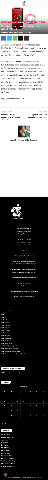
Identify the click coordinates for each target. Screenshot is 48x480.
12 (23, 406)
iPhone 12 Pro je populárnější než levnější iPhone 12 (11, 117)
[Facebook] (3, 38)
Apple (2, 314)
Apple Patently (5, 322)
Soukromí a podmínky (17, 372)
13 (30, 406)
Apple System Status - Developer (9, 348)
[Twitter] (9, 38)
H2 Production (27, 239)
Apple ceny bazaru (5, 335)
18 (17, 410)
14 (36, 406)
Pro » (6, 423)
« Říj (2, 423)
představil (21, 45)
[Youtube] (39, 301)
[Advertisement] (24, 170)
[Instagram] (24, 143)
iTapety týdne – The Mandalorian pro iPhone (37, 116)
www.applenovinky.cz (25, 228)
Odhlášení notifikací (6, 372)
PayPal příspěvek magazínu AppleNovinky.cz (24, 277)
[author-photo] (24, 131)
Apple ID (3, 317)
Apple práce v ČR (5, 330)
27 (30, 415)
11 (17, 406)
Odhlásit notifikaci (5, 359)
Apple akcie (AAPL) (6, 340)
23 (4, 415)
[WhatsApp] (15, 38)
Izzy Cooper (28, 242)
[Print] (26, 38)
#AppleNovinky (26, 234)
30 (4, 420)
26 (23, 415)
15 (43, 406)
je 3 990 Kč (13, 82)
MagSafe (13, 22)
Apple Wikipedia (5, 325)
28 (36, 415)
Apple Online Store (6, 338)
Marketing (30, 22)
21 (36, 410)
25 (17, 415)
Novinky (21, 22)
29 (43, 415)
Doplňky (5, 22)
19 (23, 410)
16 (4, 410)
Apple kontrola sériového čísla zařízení (10, 351)
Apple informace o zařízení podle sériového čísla (13, 353)
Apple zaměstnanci (5, 333)
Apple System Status (6, 343)
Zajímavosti (40, 22)
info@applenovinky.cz (25, 231)
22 (43, 410)
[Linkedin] (19, 301)
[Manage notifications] (5, 475)
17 (11, 410)
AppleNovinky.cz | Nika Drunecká (13, 32)
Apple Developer (5, 327)
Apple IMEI (4, 320)
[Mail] (24, 301)
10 (11, 406)
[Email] (20, 38)
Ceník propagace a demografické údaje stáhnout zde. (24, 291)
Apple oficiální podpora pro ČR (9, 346)
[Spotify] (29, 301)
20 (30, 410)
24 (11, 415)
